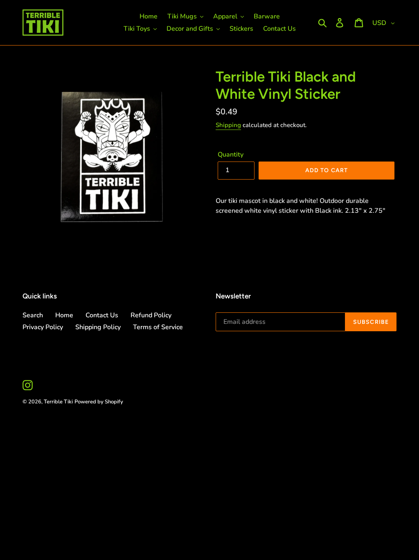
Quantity (230, 154)
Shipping (228, 125)
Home (64, 315)
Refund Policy (151, 315)
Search (33, 315)
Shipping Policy (98, 327)
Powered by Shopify (98, 401)
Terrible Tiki (58, 401)
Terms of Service (158, 327)
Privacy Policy (43, 327)
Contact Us (102, 315)
